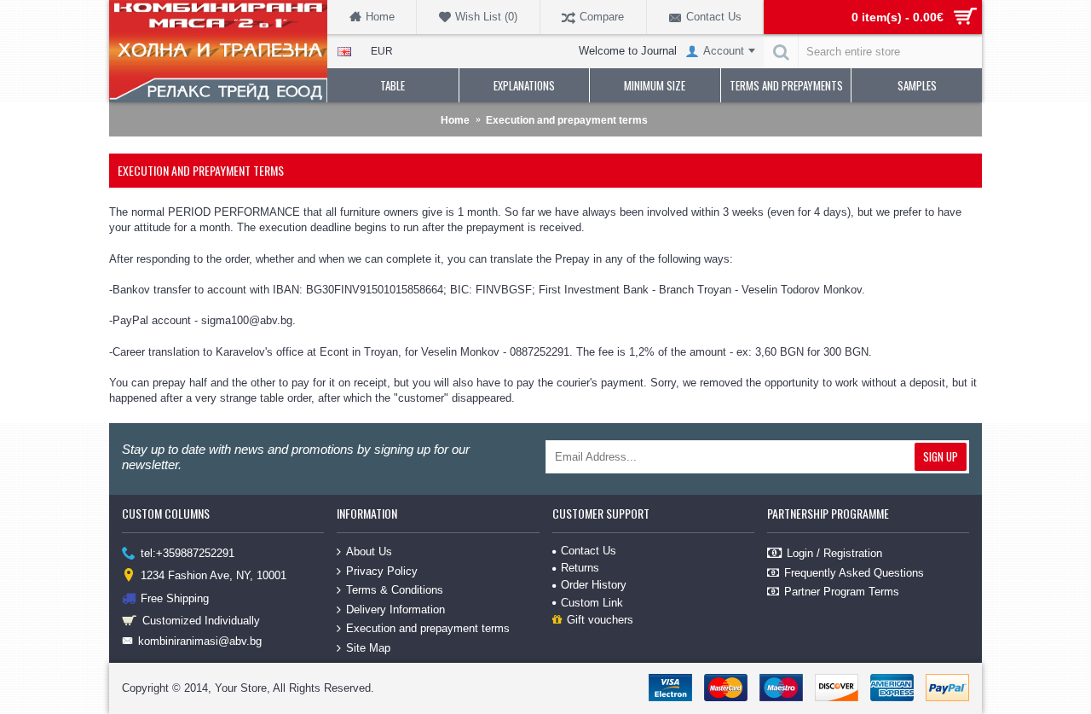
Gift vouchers (600, 619)
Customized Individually (201, 620)
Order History (593, 584)
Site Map (368, 647)
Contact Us (588, 550)
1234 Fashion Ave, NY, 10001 (213, 575)
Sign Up (940, 456)
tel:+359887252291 (187, 553)
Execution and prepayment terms (428, 628)
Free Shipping (175, 597)
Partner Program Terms (841, 591)
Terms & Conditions (394, 589)
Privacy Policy (382, 570)
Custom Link (592, 602)
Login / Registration (834, 553)
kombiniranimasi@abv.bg (200, 641)
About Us (369, 551)
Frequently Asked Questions (854, 572)
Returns (580, 567)
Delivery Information (395, 609)
